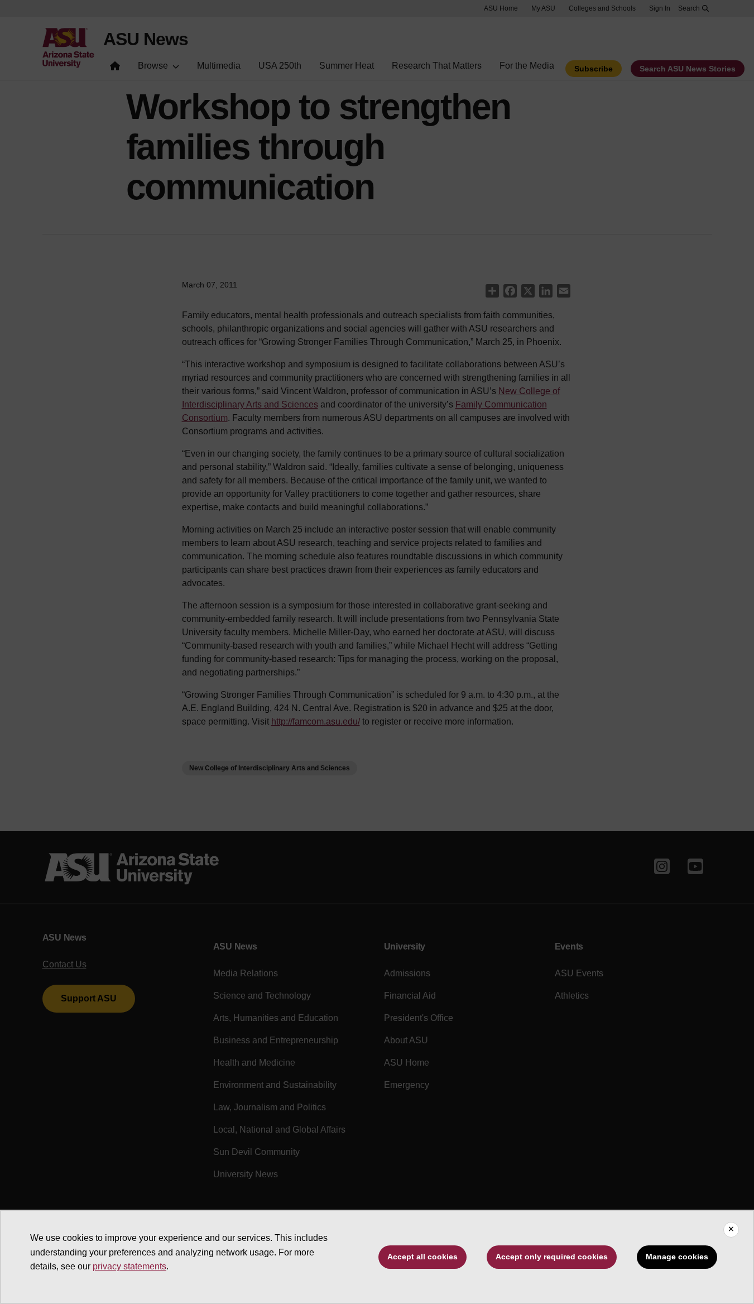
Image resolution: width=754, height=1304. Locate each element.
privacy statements (129, 1266)
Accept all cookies (422, 1256)
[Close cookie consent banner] (731, 1230)
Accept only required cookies (552, 1256)
